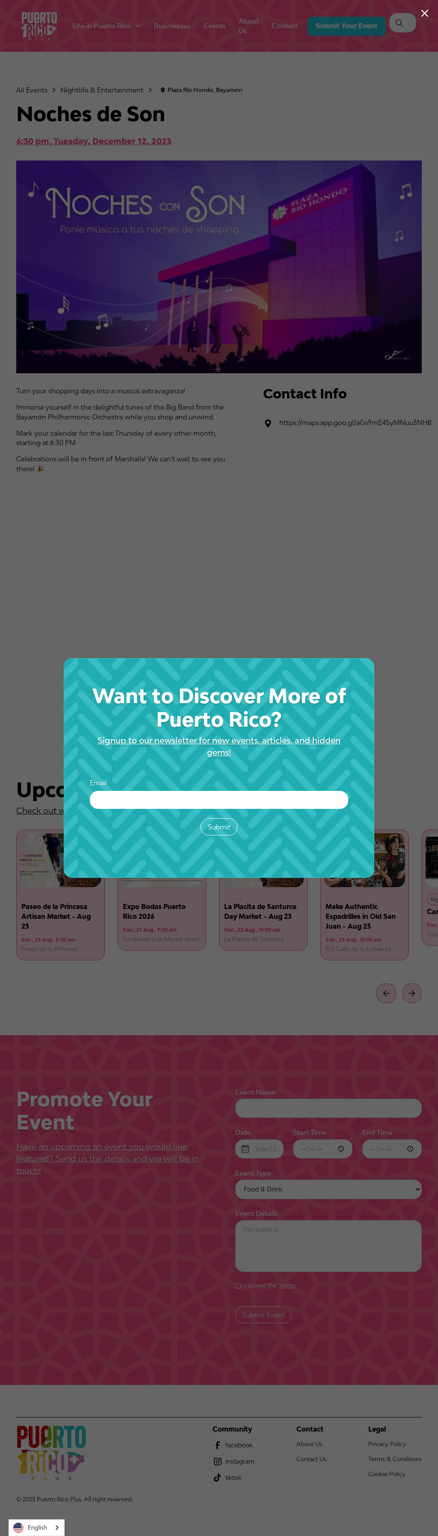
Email (98, 783)
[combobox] (37, 1527)
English (37, 1527)
